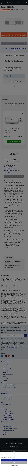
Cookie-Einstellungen (14, 465)
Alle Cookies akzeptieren (14, 459)
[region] (14, 459)
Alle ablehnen (13, 462)
